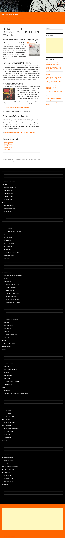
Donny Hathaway (10, 416)
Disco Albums (7, 211)
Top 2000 (4, 446)
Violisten (6, 337)
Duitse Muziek (8, 144)
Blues (3, 173)
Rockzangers (7, 378)
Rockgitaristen (8, 375)
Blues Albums (7, 176)
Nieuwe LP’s (14, 18)
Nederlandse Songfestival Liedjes (12, 443)
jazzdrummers (8, 246)
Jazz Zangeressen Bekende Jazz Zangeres (14, 267)
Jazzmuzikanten (8, 249)
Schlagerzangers (8, 142)
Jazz (3, 234)
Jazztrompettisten (9, 264)
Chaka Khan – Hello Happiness (13, 231)
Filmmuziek (7, 487)
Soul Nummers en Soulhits (11, 402)
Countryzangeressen (9, 196)
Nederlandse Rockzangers (12, 381)
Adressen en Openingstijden (9, 490)
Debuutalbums (8, 199)
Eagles (5, 449)
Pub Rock (6, 372)
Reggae (4, 349)
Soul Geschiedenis (8, 399)
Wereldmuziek (6, 419)
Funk (3, 222)
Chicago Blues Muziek (9, 181)
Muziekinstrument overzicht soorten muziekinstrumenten (54, 92)
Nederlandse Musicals (9, 343)
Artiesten (22, 18)
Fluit (7, 463)
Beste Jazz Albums (8, 237)
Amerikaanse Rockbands (10, 355)
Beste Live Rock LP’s (10, 363)
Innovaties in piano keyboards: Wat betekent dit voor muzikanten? (53, 87)
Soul (3, 387)
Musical (4, 340)
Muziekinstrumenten (7, 457)
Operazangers (7, 328)
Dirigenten (7, 311)
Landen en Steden (6, 21)
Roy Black (7, 145)
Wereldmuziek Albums (9, 422)
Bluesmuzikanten (8, 178)
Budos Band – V (9, 228)
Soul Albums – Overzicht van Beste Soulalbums (16, 393)
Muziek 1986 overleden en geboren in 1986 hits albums (54, 77)
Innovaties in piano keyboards (10, 466)
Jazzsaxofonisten (8, 261)
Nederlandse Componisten (12, 299)
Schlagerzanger (31, 43)
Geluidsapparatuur (32, 18)
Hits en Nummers (44, 18)
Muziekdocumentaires (8, 469)
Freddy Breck (8, 147)
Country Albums (8, 190)
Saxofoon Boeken (8, 481)
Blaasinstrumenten (9, 460)
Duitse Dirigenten (10, 314)
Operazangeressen (9, 325)
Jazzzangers (7, 269)
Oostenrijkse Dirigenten (12, 319)
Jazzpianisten (7, 258)
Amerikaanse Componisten (12, 284)
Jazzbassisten (7, 240)
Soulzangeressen (8, 407)
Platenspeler (7, 437)
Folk (3, 214)
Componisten (7, 281)
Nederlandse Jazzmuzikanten (13, 252)
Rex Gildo (7, 149)
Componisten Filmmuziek (12, 308)
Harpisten (6, 322)
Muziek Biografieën (9, 478)
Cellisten (6, 278)
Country (4, 184)
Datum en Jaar (54, 18)
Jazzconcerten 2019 (9, 243)
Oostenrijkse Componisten (13, 302)
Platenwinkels (7, 498)
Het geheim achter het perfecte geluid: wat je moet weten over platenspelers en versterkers (53, 68)
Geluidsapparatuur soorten (52, 95)
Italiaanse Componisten (12, 296)
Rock (3, 352)
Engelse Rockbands (9, 366)
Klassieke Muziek (6, 272)
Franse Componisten (11, 290)
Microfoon (7, 434)
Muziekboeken (6, 472)
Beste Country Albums (10, 187)
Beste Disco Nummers (9, 208)
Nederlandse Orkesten (11, 334)
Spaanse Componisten (11, 305)
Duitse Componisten (11, 287)
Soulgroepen (7, 405)
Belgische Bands (8, 358)
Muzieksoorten (6, 346)
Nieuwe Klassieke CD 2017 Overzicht (13, 275)
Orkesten (6, 331)
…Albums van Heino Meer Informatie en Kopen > (17, 107)
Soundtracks (5, 484)
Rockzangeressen (8, 384)
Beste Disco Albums (9, 205)
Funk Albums (7, 225)
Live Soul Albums (8, 396)
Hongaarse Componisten (12, 293)
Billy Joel (6, 454)
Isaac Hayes (8, 413)
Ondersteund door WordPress (8, 536)
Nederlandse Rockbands (10, 369)
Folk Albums (7, 217)
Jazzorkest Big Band (9, 255)
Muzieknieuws (5, 18)
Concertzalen (7, 496)
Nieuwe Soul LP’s (8, 390)
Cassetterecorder (9, 431)
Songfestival (5, 440)
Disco (3, 202)
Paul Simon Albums (10, 220)
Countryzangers (8, 193)
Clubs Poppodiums (8, 493)
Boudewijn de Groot (9, 451)
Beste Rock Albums (9, 360)
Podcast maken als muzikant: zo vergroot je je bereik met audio (53, 63)
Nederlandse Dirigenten (12, 316)
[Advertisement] (54, 45)
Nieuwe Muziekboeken (9, 475)
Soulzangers (7, 410)
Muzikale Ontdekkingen (10, 14)
